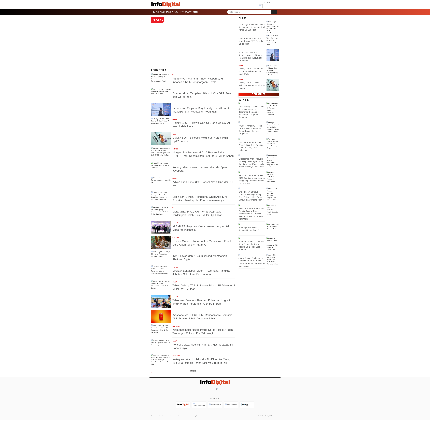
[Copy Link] (271, 6)
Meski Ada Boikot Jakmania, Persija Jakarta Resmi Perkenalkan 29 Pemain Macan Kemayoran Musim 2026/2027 (252, 213)
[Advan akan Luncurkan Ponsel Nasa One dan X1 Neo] (161, 183)
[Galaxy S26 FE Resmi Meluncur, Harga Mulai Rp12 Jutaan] (161, 138)
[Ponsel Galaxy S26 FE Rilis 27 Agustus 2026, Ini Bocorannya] (161, 345)
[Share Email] (276, 6)
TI (172, 12)
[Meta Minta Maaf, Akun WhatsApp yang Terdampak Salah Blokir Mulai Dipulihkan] (161, 212)
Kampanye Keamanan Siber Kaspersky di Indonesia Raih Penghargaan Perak (252, 27)
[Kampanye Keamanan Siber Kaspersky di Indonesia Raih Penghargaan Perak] (161, 79)
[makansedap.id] (252, 139)
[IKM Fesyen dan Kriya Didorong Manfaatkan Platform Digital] (161, 257)
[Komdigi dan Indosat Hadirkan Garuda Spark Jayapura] (161, 168)
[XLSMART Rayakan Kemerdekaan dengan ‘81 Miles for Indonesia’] (161, 227)
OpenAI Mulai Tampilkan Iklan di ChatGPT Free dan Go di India (251, 41)
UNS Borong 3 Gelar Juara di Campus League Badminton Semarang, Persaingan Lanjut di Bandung (251, 112)
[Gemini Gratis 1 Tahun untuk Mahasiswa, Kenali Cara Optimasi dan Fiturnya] (161, 242)
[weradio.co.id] (252, 122)
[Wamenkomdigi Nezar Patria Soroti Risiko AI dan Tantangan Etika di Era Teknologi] (161, 331)
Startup (188, 12)
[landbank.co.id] (247, 404)
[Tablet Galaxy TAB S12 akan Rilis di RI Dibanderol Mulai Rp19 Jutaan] (161, 286)
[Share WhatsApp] (266, 6)
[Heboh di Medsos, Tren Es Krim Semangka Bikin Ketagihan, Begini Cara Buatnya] (273, 243)
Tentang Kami (195, 416)
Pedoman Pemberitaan (159, 416)
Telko (162, 12)
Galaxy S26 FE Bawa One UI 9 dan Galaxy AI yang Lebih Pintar (251, 71)
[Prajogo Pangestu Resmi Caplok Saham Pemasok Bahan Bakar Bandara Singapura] (273, 127)
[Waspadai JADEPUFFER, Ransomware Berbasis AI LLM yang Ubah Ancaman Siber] (161, 316)
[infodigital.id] (183, 404)
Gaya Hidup (179, 12)
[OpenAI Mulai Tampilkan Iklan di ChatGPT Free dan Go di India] (161, 94)
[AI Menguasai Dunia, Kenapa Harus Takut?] (273, 229)
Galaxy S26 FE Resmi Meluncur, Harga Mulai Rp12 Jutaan (252, 85)
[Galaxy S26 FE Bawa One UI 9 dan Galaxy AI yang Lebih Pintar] (161, 124)
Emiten (156, 12)
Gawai (168, 12)
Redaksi (185, 416)
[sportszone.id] (252, 103)
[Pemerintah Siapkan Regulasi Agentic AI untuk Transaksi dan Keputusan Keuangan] (161, 109)
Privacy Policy (175, 416)
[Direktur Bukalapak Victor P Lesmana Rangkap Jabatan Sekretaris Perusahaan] (161, 271)
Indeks (195, 12)
